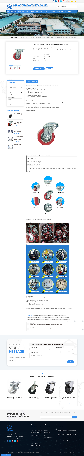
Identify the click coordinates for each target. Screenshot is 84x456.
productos (46, 430)
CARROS (9, 99)
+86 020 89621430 (62, 438)
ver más (15, 118)
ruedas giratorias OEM (35, 443)
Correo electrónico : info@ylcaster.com (25, 1)
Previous (4, 392)
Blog (45, 435)
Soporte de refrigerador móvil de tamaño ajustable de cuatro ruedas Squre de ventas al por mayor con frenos (18, 138)
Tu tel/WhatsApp (34, 347)
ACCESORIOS (10, 102)
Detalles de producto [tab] (32, 81)
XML (66, 452)
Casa (8, 11)
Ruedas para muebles (12, 87)
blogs (46, 11)
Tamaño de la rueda (12, 94)
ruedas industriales (28, 37)
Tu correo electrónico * (58, 347)
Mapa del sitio (62, 452)
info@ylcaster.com (68, 440)
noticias (41, 11)
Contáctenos (52, 11)
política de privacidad (48, 437)
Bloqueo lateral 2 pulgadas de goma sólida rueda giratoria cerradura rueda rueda (69, 398)
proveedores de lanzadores (56, 319)
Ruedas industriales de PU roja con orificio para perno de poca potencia (49, 344)
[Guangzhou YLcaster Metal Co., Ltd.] (9, 6)
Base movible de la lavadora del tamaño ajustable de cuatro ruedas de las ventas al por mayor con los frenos (18, 146)
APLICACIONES (10, 104)
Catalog (69, 11)
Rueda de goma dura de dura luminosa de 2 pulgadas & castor (33, 398)
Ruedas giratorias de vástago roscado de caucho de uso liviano (15, 398)
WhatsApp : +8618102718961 (12, 1)
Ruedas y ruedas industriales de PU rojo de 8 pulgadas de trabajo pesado (18, 122)
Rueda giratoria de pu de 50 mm (49, 317)
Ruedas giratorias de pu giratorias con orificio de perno (38, 319)
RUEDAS (9, 92)
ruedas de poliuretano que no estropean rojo (56, 315)
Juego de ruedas (11, 97)
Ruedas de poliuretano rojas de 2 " (34, 317)
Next (79, 392)
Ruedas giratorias (66, 319)
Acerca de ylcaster (61, 11)
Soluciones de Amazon (23, 11)
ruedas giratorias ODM (35, 437)
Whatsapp (49, 68)
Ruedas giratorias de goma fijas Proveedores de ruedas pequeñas (51, 398)
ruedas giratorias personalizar (36, 430)
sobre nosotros (47, 432)
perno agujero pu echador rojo (63, 317)
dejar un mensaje (7, 454)
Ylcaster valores (34, 11)
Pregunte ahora (38, 68)
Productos (13, 11)
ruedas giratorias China (35, 435)
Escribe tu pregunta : (35, 352)
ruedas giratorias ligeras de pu (40, 315)
